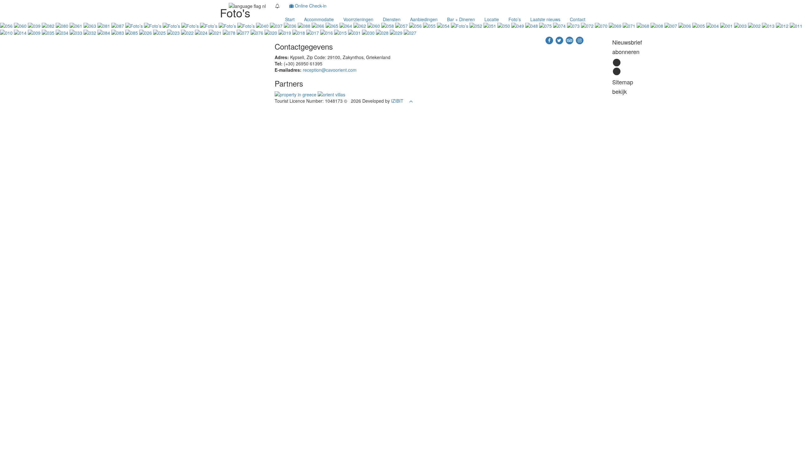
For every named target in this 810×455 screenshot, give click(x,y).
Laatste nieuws (545, 19)
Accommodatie (319, 19)
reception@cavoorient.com (330, 70)
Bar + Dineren (461, 19)
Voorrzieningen (358, 19)
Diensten (392, 19)
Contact (577, 19)
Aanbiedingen (424, 19)
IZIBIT (397, 101)
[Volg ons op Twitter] (560, 40)
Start (290, 19)
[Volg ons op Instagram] (579, 40)
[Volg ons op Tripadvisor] (570, 40)
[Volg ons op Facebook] (550, 40)
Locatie (491, 19)
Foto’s (514, 19)
